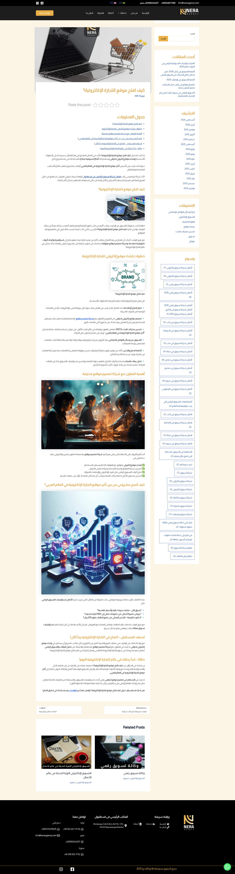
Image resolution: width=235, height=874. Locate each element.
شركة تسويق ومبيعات (180, 514)
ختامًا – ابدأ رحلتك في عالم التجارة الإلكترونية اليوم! (121, 148)
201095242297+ (151, 3)
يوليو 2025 (190, 149)
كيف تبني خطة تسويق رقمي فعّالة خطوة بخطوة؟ (177, 524)
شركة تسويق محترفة (181, 506)
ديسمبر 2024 (189, 183)
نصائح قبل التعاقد (182, 556)
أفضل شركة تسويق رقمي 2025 (178, 294)
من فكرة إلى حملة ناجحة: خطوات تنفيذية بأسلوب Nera (178, 537)
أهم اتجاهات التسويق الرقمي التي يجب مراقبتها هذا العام (178, 403)
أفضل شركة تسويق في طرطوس (177, 391)
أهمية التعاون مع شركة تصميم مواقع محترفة (122, 133)
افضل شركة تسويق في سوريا (177, 443)
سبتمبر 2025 (189, 139)
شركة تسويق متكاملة (181, 497)
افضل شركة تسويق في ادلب (177, 414)
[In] (37, 3)
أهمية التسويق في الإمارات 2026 (180, 79)
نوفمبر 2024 (189, 188)
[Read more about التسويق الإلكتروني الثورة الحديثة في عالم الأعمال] (66, 752)
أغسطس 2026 (188, 120)
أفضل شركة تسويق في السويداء (177, 332)
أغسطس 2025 (188, 144)
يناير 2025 (191, 178)
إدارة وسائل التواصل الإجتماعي (181, 212)
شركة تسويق (184, 473)
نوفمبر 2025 (189, 129)
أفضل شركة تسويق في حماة (177, 351)
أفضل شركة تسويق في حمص (177, 360)
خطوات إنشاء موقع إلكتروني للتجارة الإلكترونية (122, 129)
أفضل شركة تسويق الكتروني (177, 276)
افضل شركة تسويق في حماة (177, 435)
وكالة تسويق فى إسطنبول (185, 16)
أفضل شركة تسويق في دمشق (178, 370)
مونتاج (192, 241)
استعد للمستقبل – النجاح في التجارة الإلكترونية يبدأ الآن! (118, 143)
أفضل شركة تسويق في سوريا (177, 381)
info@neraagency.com (188, 3)
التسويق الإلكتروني (187, 217)
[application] (119, 13)
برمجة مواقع (189, 226)
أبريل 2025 (190, 164)
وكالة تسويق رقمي (134, 773)
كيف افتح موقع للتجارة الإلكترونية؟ (127, 124)
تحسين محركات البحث (185, 231)
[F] (42, 3)
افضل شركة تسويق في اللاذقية (178, 424)
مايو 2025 (190, 159)
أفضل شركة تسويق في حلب (177, 343)
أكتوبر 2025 (190, 134)
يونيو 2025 (190, 154)
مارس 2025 (190, 169)
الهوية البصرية (188, 222)
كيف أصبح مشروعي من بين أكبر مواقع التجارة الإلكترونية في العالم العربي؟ (110, 138)
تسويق (191, 236)
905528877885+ (168, 3)
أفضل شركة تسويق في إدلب (177, 322)
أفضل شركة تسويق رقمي (179, 284)
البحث (192, 34)
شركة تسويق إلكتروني (181, 481)
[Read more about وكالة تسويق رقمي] (120, 752)
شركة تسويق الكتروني (181, 489)
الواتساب (73, 690)
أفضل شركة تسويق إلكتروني (177, 268)
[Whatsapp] (227, 867)
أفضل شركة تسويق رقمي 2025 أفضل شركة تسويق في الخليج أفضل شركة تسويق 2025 (178, 309)
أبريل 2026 (190, 124)
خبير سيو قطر (184, 464)
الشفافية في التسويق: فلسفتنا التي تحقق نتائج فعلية (178, 454)
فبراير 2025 (190, 173)
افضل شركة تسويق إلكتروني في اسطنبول (102, 176)
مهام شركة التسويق (181, 548)
